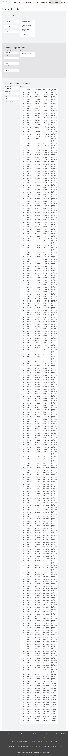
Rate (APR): (7, 24)
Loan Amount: (7, 19)
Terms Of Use (14, 741)
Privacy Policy (23, 741)
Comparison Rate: (8, 67)
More (63, 3)
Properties (44, 3)
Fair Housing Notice (52, 741)
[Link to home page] (6, 2)
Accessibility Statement (37, 741)
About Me (35, 3)
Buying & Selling (55, 3)
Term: (5, 29)
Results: (22, 19)
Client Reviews (26, 2)
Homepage (17, 2)
